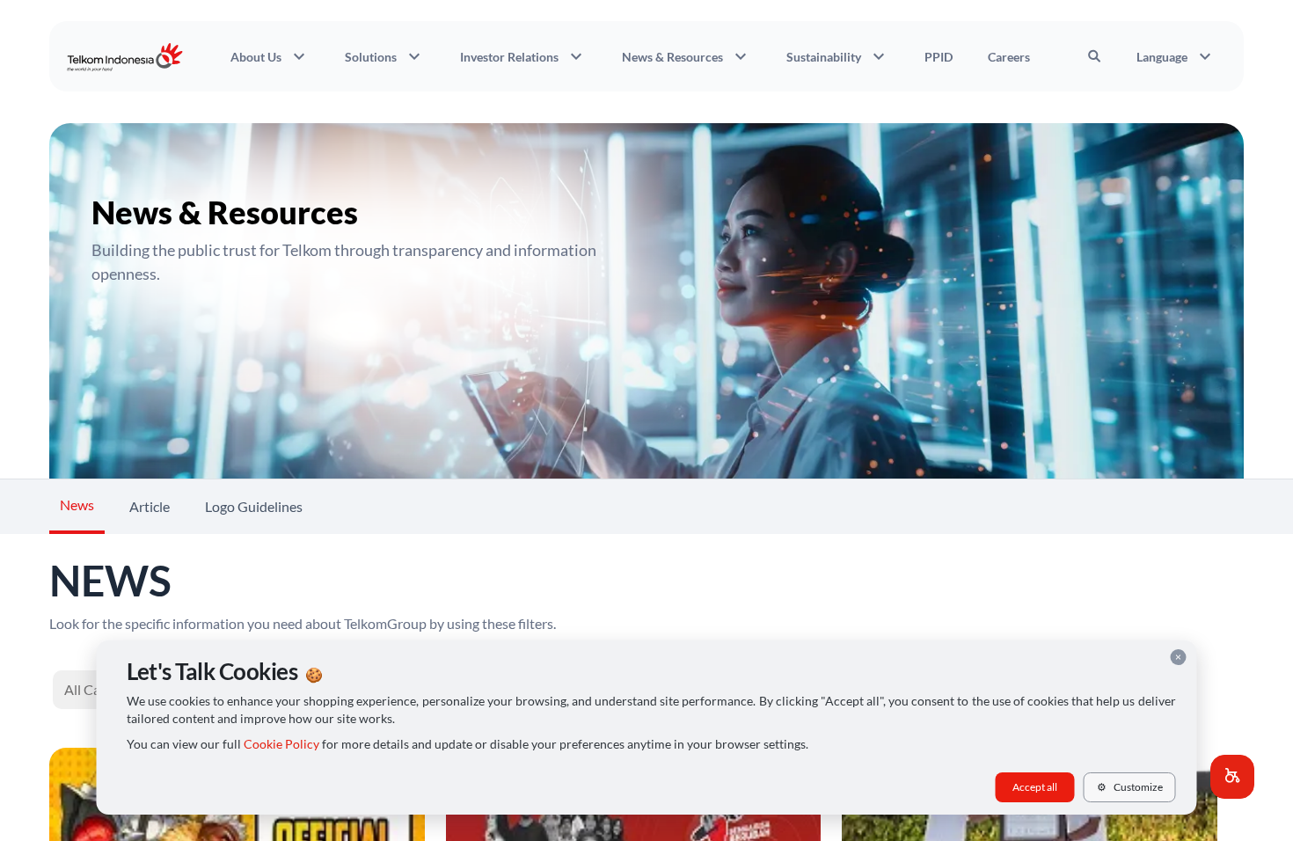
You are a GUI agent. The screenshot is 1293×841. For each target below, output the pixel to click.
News (77, 504)
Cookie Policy (281, 744)
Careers (1009, 56)
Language (1176, 56)
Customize (1130, 786)
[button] (1232, 777)
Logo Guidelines (254, 506)
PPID (938, 56)
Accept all (1034, 786)
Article (149, 506)
